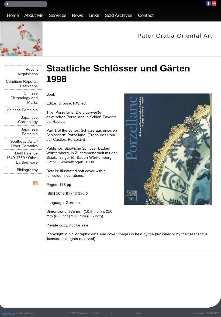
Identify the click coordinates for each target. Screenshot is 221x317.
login (138, 313)
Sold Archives (119, 15)
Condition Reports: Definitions (22, 83)
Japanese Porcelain (29, 131)
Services (58, 15)
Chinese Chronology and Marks (24, 98)
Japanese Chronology (28, 119)
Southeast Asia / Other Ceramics (24, 143)
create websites (24, 313)
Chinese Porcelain (22, 110)
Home (13, 15)
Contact (146, 15)
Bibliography (27, 170)
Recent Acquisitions (28, 71)
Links (94, 15)
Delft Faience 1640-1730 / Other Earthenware (22, 157)
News (77, 15)
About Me (33, 15)
